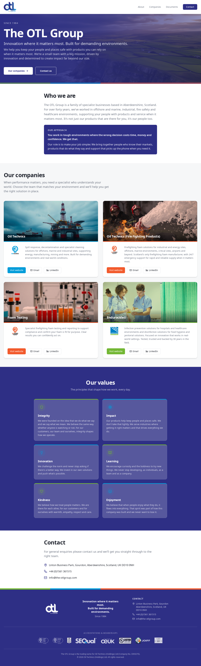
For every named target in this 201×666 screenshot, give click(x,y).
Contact (190, 6)
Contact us (46, 70)
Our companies (16, 70)
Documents (172, 6)
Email (36, 270)
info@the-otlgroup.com (63, 577)
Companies (155, 6)
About (141, 6)
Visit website (16, 270)
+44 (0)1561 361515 (60, 571)
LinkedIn (54, 270)
